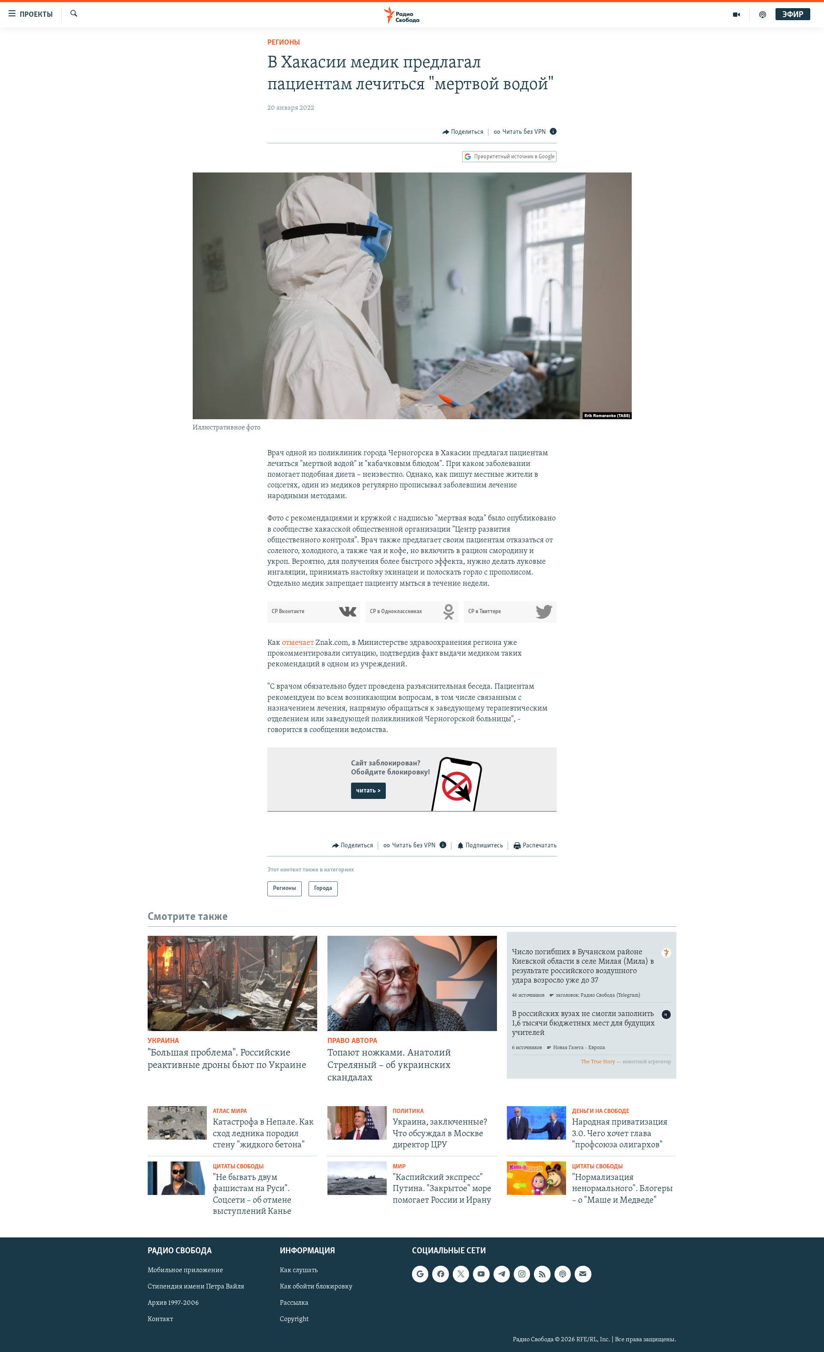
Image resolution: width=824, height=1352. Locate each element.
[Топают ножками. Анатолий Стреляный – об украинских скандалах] (412, 983)
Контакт (160, 1319)
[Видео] (737, 14)
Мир (399, 1167)
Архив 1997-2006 (173, 1303)
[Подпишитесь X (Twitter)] (461, 1274)
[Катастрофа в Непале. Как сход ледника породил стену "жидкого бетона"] (177, 1123)
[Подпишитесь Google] (420, 1274)
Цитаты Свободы (238, 1167)
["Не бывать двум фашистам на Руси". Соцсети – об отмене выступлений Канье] (177, 1178)
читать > (368, 790)
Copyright (294, 1319)
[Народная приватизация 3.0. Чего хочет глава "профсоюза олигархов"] (536, 1123)
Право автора (352, 1041)
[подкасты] (763, 14)
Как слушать (299, 1270)
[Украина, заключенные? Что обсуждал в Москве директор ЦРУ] (357, 1123)
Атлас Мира (230, 1111)
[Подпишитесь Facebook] (440, 1274)
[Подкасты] (562, 1274)
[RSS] (542, 1274)
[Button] (463, 132)
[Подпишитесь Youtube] (481, 1274)
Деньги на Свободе (600, 1111)
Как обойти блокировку (316, 1287)
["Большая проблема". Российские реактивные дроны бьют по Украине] (232, 983)
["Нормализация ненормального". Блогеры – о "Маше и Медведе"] (536, 1178)
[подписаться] (583, 1274)
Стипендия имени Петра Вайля (196, 1287)
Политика (408, 1111)
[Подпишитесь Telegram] (502, 1274)
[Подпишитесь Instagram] (522, 1274)
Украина (163, 1041)
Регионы (283, 43)
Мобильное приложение (185, 1270)
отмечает (298, 643)
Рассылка (294, 1303)
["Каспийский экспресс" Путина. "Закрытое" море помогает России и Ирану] (357, 1178)
